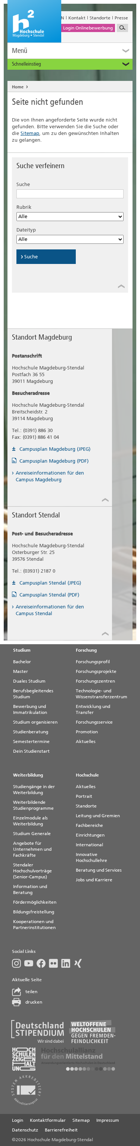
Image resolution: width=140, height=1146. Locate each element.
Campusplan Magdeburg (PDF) (53, 461)
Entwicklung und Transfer (93, 709)
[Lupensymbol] (122, 28)
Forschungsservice (94, 722)
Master (20, 671)
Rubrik (23, 207)
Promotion (87, 731)
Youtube (30, 963)
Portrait (84, 796)
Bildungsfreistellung (33, 911)
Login (17, 1120)
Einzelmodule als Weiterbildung (30, 821)
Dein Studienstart (31, 751)
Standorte (100, 18)
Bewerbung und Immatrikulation (30, 709)
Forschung (86, 650)
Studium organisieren (35, 722)
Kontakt (76, 18)
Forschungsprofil (93, 661)
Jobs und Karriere (94, 879)
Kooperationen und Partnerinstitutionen (34, 924)
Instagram (18, 963)
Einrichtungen (90, 835)
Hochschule (87, 775)
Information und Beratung (30, 889)
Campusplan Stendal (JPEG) (50, 583)
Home (18, 87)
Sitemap (30, 133)
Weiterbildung (28, 775)
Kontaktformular (48, 1120)
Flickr (55, 963)
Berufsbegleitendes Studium (33, 693)
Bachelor (22, 661)
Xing (80, 963)
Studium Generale (32, 833)
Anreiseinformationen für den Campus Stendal (50, 610)
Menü (19, 50)
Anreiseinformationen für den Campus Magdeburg (50, 476)
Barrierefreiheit (61, 1130)
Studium (22, 650)
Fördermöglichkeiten (34, 902)
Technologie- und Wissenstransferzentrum (101, 693)
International (89, 844)
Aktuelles (86, 741)
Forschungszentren (95, 681)
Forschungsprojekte (96, 671)
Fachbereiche (89, 825)
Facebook (43, 963)
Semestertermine (31, 741)
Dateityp (26, 230)
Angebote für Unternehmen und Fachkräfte (32, 849)
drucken (33, 1002)
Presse (121, 18)
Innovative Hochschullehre (91, 857)
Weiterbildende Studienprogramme (33, 805)
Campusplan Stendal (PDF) (49, 595)
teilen (31, 991)
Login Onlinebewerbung (88, 28)
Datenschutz (25, 1130)
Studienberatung (30, 731)
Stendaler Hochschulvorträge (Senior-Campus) (32, 870)
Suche (23, 184)
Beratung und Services (99, 870)
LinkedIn (67, 963)
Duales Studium (29, 681)
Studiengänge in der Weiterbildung (34, 789)
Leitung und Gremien (98, 815)
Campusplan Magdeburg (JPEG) (54, 449)
